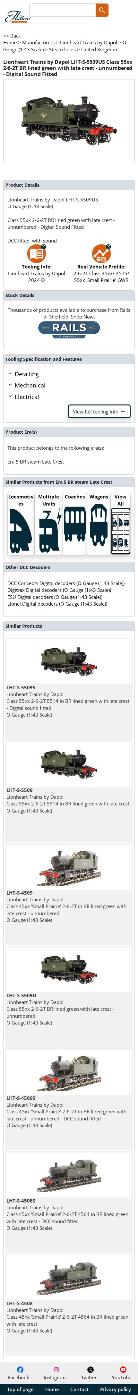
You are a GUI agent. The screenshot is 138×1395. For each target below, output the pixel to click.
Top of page (20, 1389)
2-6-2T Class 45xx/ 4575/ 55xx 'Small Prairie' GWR (101, 273)
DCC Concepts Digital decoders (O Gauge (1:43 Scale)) (66, 583)
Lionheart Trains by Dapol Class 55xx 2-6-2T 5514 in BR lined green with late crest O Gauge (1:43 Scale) (67, 800)
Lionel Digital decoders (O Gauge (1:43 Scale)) (57, 603)
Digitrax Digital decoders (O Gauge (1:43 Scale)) (59, 590)
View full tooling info (99, 411)
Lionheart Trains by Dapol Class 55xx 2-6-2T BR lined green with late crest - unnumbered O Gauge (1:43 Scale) (60, 1009)
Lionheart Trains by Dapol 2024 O (36, 273)
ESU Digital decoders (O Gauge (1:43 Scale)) (54, 597)
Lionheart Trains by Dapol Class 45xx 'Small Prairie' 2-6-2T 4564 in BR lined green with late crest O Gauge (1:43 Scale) (67, 1317)
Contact (79, 1389)
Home (52, 1389)
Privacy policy (115, 1389)
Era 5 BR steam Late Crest (35, 461)
